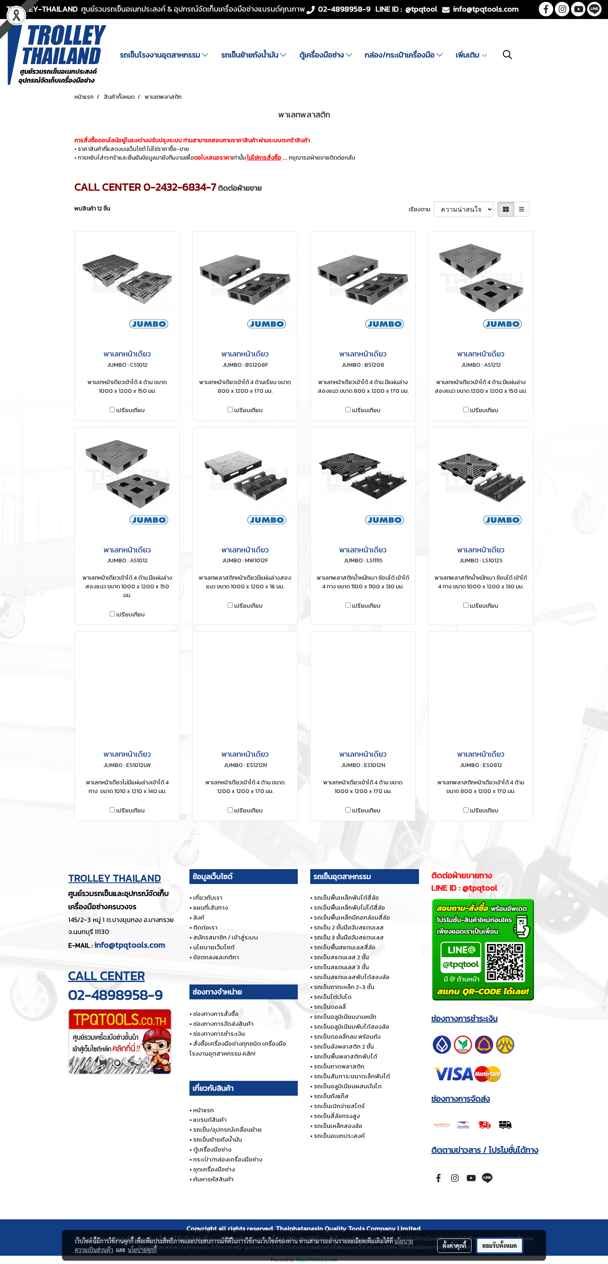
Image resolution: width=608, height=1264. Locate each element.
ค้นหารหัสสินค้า (213, 1179)
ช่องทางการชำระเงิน (219, 1033)
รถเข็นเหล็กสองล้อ (338, 1125)
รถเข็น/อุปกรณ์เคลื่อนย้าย (227, 1129)
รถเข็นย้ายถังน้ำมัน (250, 54)
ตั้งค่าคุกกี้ (454, 1245)
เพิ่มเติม (468, 54)
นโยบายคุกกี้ (142, 1249)
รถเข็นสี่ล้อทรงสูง (337, 1116)
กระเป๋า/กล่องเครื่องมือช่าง (227, 1159)
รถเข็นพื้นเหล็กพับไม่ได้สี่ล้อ (349, 907)
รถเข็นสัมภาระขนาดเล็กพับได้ (352, 1076)
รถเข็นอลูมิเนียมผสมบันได (348, 1086)
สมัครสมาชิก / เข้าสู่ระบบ (225, 937)
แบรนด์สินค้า (210, 1119)
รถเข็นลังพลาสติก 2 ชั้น (344, 1046)
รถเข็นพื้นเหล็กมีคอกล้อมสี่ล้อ (352, 917)
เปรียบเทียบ (130, 410)
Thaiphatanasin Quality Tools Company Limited (348, 1228)
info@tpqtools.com (129, 945)
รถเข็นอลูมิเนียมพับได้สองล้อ (351, 1026)
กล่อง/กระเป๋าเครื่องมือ (400, 54)
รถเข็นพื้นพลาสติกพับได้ (345, 1056)
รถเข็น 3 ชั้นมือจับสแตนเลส (349, 937)
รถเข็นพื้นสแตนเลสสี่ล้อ (345, 947)
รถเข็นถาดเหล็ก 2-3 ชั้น (344, 987)
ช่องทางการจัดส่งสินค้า (223, 1023)
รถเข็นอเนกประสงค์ (339, 1135)
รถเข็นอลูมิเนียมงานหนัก (345, 1016)
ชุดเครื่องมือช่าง (214, 1169)
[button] (507, 54)
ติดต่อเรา (205, 927)
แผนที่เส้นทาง (210, 907)
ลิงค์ (198, 917)
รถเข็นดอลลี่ (330, 1006)
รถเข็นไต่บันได (333, 996)
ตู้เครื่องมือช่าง (322, 54)
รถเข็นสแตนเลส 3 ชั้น (341, 967)
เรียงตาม (421, 209)
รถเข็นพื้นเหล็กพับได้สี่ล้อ (346, 897)
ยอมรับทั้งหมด (499, 1245)
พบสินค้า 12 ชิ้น (92, 208)
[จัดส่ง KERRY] (473, 1124)
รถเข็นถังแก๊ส (331, 1096)
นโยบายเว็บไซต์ (214, 947)
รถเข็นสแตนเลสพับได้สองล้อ (352, 977)
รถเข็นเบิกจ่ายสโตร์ (339, 1106)
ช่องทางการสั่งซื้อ (216, 1013)
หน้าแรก (203, 1110)
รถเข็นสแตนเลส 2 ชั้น (341, 957)
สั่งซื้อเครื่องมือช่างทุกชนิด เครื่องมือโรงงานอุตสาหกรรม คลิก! (237, 1048)
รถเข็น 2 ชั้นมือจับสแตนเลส (349, 927)
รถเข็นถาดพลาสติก (339, 1066)
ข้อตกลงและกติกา (216, 957)
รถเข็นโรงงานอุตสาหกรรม (161, 54)
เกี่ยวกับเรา (208, 897)
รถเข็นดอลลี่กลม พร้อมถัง (347, 1036)
